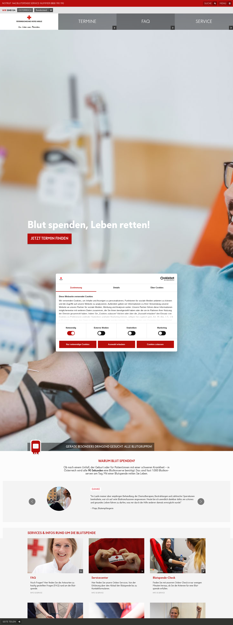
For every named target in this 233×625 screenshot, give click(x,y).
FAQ (33, 577)
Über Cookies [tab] (156, 287)
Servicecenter (100, 577)
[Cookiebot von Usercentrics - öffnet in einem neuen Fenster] (162, 279)
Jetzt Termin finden (49, 239)
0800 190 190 (57, 3)
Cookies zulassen (155, 344)
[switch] (101, 333)
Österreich (25, 10)
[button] (32, 501)
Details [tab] (116, 287)
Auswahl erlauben (116, 344)
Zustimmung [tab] (76, 287)
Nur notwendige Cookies (77, 344)
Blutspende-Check (164, 577)
